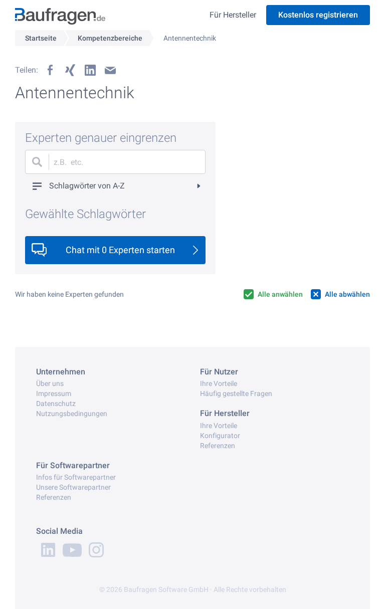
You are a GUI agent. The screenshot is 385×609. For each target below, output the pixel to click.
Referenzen (217, 446)
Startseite (41, 38)
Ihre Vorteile (218, 383)
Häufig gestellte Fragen (236, 393)
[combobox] (115, 162)
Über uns (50, 383)
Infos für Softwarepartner (76, 477)
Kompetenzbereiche (110, 38)
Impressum (53, 393)
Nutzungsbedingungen (71, 414)
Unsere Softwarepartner (73, 487)
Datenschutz (56, 403)
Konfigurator (220, 436)
